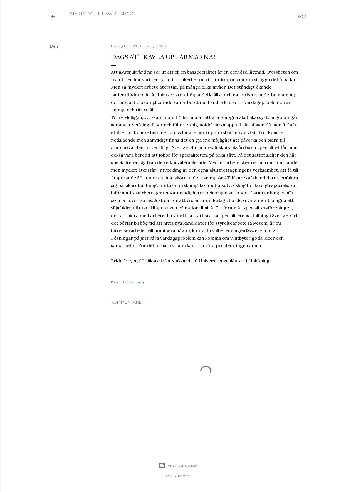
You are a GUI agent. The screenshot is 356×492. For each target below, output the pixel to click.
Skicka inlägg (133, 282)
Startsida (81, 13)
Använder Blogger (182, 465)
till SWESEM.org (115, 13)
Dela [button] (54, 46)
